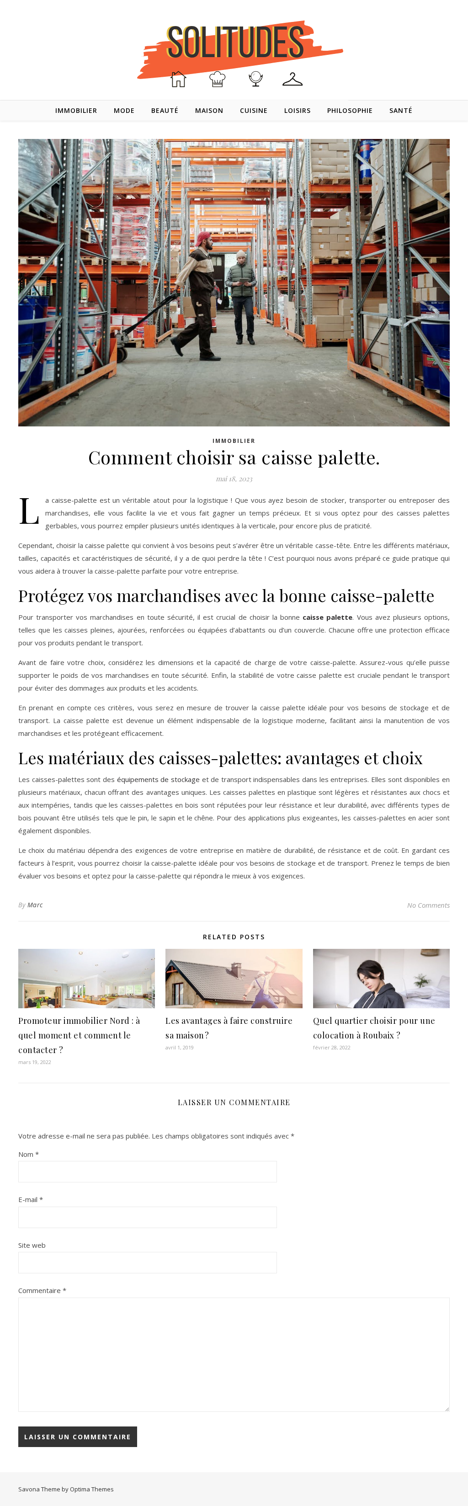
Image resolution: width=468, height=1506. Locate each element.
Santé (401, 110)
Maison (209, 110)
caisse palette (327, 617)
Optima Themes (92, 1489)
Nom (28, 1154)
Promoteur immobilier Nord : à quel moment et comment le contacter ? (79, 1035)
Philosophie (350, 110)
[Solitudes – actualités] (234, 50)
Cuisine (254, 110)
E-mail (30, 1199)
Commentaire (42, 1290)
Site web (32, 1245)
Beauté (165, 110)
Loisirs (297, 110)
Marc (35, 904)
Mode (124, 110)
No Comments (428, 905)
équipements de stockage (158, 779)
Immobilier (76, 110)
